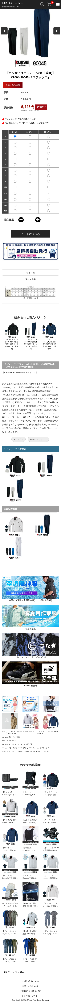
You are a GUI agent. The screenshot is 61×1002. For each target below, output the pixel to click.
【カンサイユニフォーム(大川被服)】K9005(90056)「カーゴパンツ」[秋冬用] (30, 344)
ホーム (4, 737)
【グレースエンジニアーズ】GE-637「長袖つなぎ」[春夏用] (9, 962)
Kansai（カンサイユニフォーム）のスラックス (33, 748)
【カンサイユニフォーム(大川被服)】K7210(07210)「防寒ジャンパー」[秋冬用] (49, 344)
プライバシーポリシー (30, 995)
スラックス (18, 439)
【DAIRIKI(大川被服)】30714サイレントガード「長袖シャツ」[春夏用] (30, 935)
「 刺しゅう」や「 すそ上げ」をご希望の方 (26, 122)
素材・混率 (30, 279)
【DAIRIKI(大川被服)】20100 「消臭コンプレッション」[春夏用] (30, 907)
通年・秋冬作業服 (14, 737)
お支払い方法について (30, 981)
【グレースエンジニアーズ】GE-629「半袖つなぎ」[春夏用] (30, 962)
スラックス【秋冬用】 (25, 744)
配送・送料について (30, 986)
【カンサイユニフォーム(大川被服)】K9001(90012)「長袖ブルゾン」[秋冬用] (12, 344)
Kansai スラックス (38, 439)
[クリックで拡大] (30, 291)
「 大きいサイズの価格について (20, 118)
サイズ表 (30, 272)
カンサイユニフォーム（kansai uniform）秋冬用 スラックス (28, 751)
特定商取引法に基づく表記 (30, 991)
